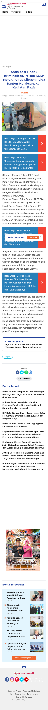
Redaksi (25, 683)
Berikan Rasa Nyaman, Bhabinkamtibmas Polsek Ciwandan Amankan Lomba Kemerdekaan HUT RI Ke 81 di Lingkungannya (20, 283)
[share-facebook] (17, 372)
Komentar (25, 379)
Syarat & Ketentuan (24, 697)
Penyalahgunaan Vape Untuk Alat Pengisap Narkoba (16, 595)
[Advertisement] (24, 39)
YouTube (28, 683)
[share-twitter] (22, 372)
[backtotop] (24, 668)
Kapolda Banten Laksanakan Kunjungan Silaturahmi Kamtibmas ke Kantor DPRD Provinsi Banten (15, 621)
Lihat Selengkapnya (23, 658)
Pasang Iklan (20, 694)
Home (5, 12)
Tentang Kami (32, 694)
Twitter (22, 683)
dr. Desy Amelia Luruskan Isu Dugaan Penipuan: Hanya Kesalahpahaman (16, 633)
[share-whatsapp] (26, 372)
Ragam (8, 357)
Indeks (28, 12)
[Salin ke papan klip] (30, 372)
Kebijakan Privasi (14, 691)
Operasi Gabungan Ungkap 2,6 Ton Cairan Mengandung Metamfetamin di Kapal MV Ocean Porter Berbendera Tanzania (17, 646)
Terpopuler (16, 12)
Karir (12, 694)
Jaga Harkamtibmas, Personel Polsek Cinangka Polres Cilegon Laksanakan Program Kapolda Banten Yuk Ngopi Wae (24, 346)
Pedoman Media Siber (31, 691)
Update (33, 237)
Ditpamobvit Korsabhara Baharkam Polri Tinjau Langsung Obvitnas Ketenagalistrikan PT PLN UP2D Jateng (17, 608)
